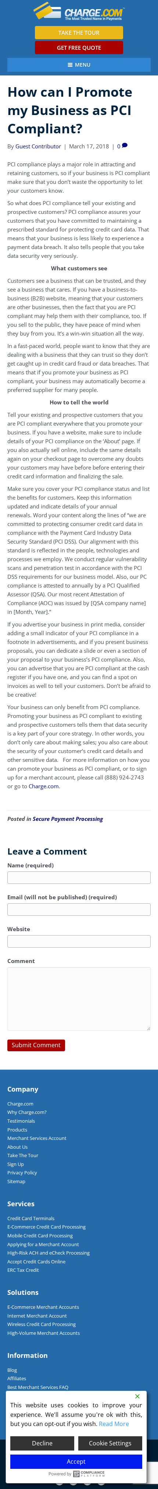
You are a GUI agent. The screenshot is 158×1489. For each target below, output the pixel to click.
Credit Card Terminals (30, 1218)
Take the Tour (79, 32)
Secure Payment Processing (68, 818)
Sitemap (16, 1181)
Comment (21, 960)
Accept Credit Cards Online (36, 1261)
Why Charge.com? (27, 1112)
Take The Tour (22, 1155)
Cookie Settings (110, 1443)
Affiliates (16, 1378)
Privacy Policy (22, 1172)
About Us (17, 1147)
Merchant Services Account (37, 1138)
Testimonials (21, 1121)
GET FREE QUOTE (79, 47)
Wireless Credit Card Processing (41, 1324)
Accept (76, 1461)
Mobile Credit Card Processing (40, 1235)
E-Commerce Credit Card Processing (46, 1226)
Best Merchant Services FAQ (37, 1387)
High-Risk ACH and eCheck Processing (48, 1252)
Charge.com (44, 786)
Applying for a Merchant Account (43, 1244)
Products (17, 1129)
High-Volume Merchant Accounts (43, 1333)
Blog (12, 1370)
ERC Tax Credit (23, 1270)
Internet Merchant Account (37, 1315)
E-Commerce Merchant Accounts (43, 1307)
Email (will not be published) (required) (62, 897)
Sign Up (15, 1164)
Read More (114, 1424)
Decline (42, 1443)
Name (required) (30, 865)
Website (18, 929)
